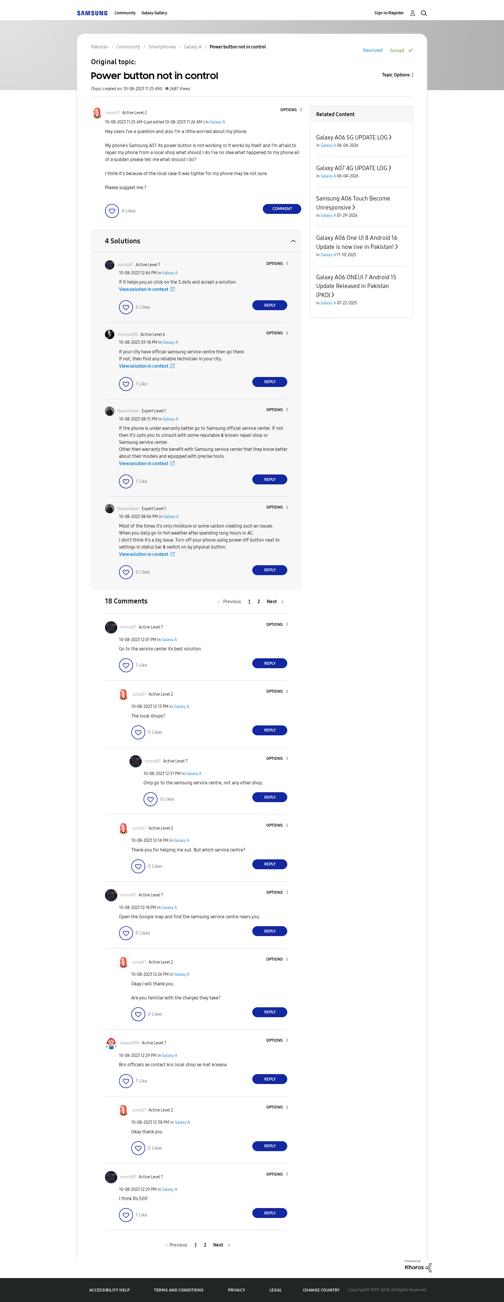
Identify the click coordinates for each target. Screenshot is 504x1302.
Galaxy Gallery (154, 13)
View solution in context (143, 289)
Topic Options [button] (396, 75)
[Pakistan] (92, 13)
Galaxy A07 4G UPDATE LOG (351, 168)
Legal (276, 1290)
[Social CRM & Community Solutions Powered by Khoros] (418, 1265)
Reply (270, 305)
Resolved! (373, 50)
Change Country (321, 1290)
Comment (282, 208)
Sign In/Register (389, 13)
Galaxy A (217, 122)
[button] (291, 110)
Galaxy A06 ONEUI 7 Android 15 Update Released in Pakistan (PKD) (356, 286)
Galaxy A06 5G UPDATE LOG (352, 137)
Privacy (236, 1290)
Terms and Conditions (179, 1290)
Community (125, 13)
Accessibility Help (109, 1290)
